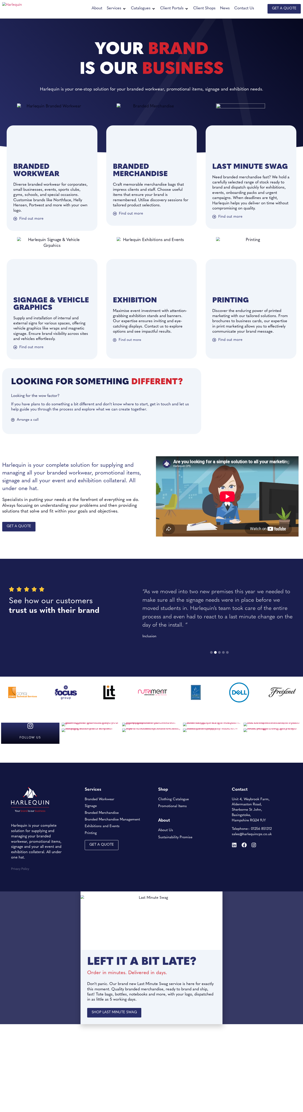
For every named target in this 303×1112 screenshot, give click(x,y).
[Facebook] (244, 845)
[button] (116, 8)
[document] (151, 957)
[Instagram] (253, 845)
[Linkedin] (234, 845)
